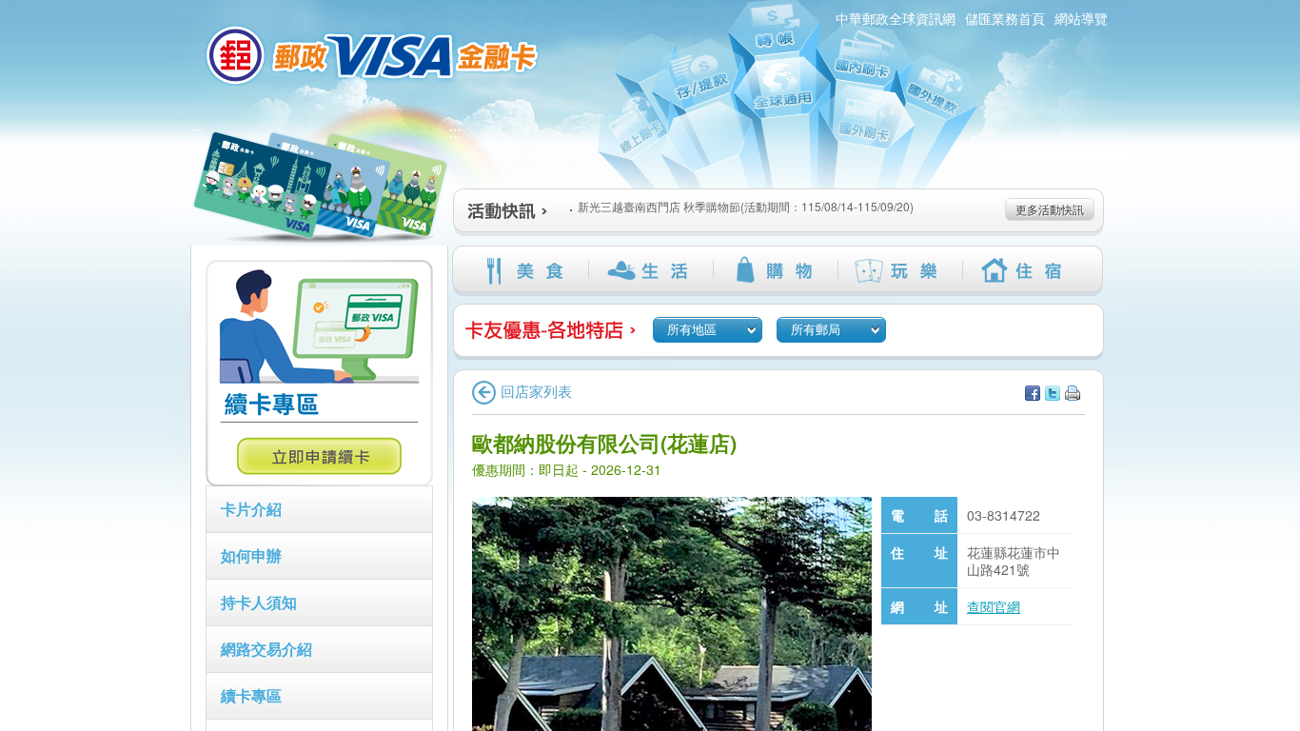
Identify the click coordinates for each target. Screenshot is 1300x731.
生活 (650, 270)
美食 (525, 270)
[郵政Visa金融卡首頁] (375, 55)
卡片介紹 (251, 509)
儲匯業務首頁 (1005, 18)
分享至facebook (1032, 393)
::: (198, 132)
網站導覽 (1081, 18)
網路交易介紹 (266, 649)
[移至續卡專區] (319, 480)
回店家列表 (536, 391)
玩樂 (899, 270)
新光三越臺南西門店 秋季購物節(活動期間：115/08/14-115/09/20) (746, 203)
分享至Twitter (1052, 393)
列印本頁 (1072, 393)
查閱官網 (993, 606)
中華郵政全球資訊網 (895, 18)
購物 (775, 270)
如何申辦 (251, 555)
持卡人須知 (259, 602)
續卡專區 (251, 695)
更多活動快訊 (1049, 209)
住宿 (1024, 270)
